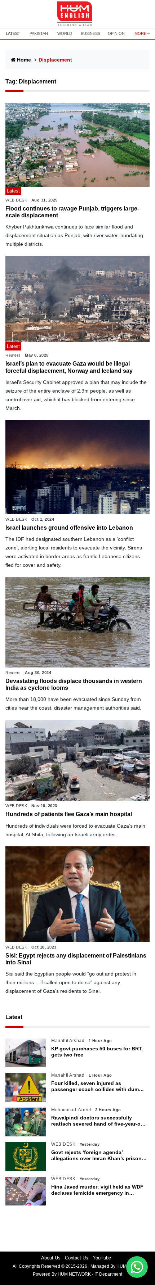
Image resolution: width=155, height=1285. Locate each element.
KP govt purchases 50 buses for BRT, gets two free (97, 1052)
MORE (140, 33)
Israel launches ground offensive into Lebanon (69, 528)
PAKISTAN (39, 33)
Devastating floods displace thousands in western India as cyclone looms (73, 684)
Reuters (13, 355)
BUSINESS (90, 33)
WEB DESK (16, 200)
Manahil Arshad (67, 1040)
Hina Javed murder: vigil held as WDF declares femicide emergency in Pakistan (97, 1190)
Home (23, 60)
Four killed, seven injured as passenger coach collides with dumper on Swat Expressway (99, 1086)
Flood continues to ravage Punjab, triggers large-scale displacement (72, 211)
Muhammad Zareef (71, 1109)
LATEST (13, 33)
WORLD (64, 33)
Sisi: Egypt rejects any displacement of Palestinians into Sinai (75, 959)
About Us (51, 1258)
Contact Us (76, 1258)
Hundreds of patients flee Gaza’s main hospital (68, 814)
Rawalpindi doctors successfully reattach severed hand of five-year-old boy (98, 1121)
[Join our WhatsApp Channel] (137, 1267)
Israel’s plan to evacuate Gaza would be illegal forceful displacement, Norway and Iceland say (69, 367)
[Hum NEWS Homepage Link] (77, 14)
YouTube (102, 1258)
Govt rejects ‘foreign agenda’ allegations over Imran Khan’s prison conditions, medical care (96, 1155)
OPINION (116, 33)
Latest (13, 1017)
